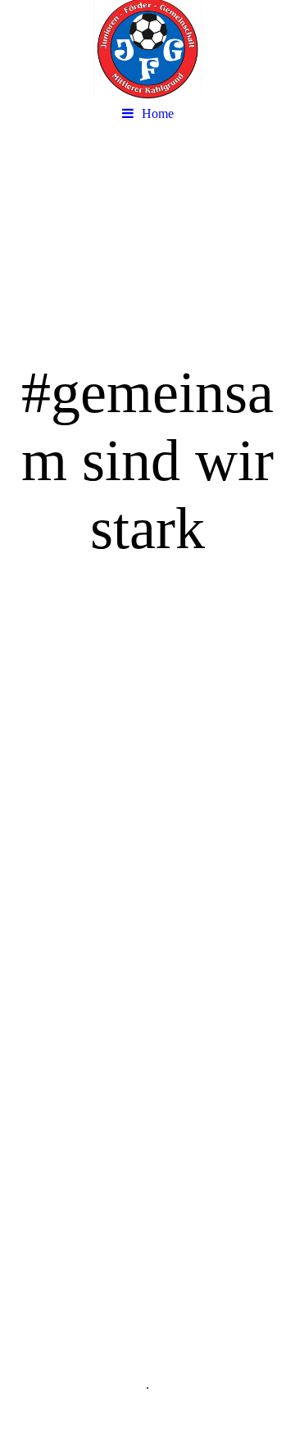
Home (158, 113)
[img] (147, 49)
